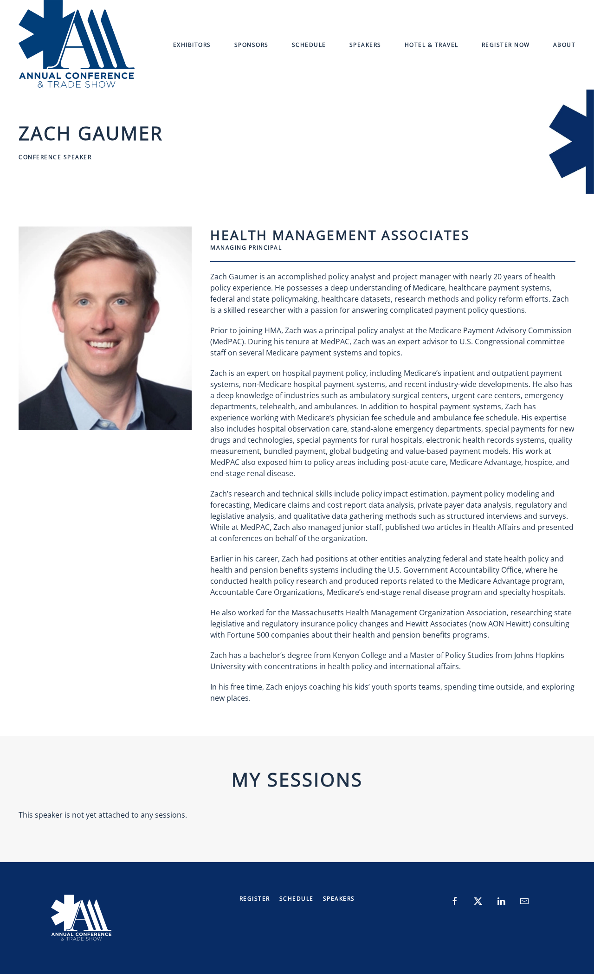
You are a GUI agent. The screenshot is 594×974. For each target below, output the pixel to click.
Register (254, 899)
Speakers (365, 45)
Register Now (506, 45)
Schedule (296, 899)
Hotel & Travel (431, 45)
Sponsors (251, 45)
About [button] (564, 45)
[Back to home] (77, 45)
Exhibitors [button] (192, 45)
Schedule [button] (309, 45)
